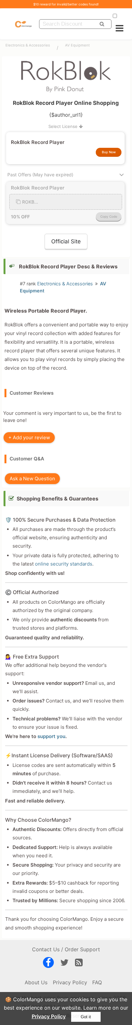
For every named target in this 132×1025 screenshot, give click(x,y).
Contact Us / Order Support (66, 949)
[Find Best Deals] (101, 24)
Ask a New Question (32, 478)
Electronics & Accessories (27, 45)
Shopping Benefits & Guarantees (57, 498)
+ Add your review (29, 437)
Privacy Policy (49, 1016)
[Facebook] (48, 964)
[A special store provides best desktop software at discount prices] (23, 24)
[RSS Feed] (79, 964)
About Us (36, 982)
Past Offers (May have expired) (40, 174)
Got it (86, 1016)
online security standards (63, 564)
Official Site (66, 241)
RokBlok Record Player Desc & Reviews (68, 266)
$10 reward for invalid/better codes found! (66, 4)
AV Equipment (77, 45)
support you (51, 736)
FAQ (97, 982)
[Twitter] (64, 964)
